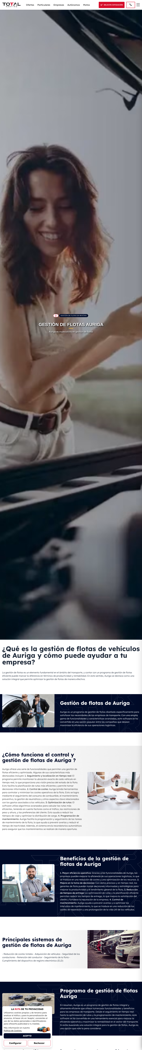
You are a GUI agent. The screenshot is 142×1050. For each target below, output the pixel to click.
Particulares (43, 4)
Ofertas (30, 4)
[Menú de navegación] (138, 4)
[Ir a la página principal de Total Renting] (55, 315)
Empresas (59, 4)
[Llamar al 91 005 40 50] (130, 5)
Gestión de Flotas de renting (74, 315)
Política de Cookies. (13, 1030)
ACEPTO (27, 1035)
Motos (86, 4)
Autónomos (73, 4)
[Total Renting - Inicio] (11, 5)
